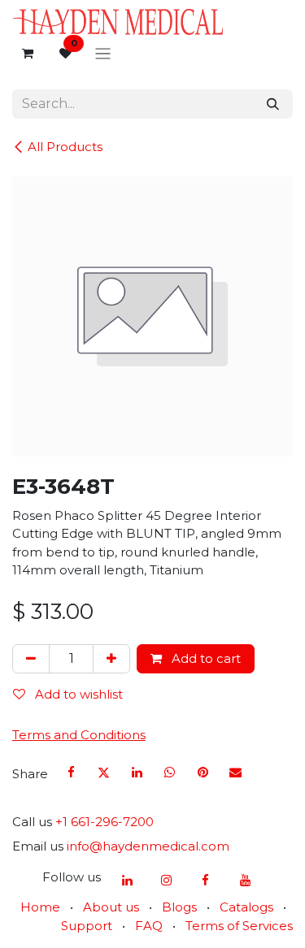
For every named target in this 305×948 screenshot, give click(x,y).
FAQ (149, 925)
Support (86, 925)
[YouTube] (244, 880)
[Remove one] (31, 659)
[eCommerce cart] (27, 53)
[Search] (273, 104)
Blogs (179, 907)
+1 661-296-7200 (104, 821)
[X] (104, 772)
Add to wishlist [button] (77, 694)
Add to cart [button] (204, 658)
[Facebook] (71, 772)
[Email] (235, 772)
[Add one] (111, 659)
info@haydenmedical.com (148, 846)
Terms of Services (239, 925)
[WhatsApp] (170, 772)
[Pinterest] (202, 772)
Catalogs (246, 907)
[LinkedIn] (136, 772)
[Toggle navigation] (103, 54)
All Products (65, 146)
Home (40, 907)
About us (111, 907)
